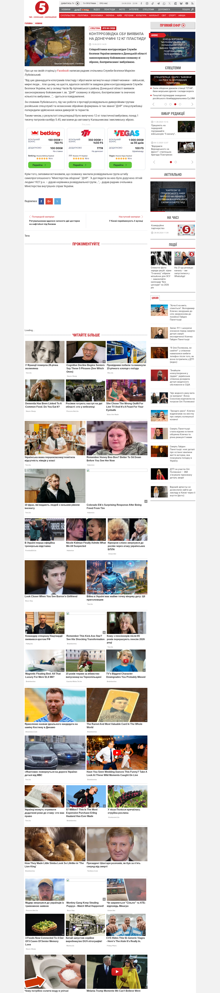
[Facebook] (141, 3)
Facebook (63, 70)
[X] (170, 3)
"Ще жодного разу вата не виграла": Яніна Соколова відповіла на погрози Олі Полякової (182, 397)
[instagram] (147, 3)
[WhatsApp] (164, 3)
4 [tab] (180, 104)
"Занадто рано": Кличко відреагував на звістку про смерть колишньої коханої (182, 415)
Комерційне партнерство (157, 227)
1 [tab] (166, 104)
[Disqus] (86, 290)
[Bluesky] (181, 3)
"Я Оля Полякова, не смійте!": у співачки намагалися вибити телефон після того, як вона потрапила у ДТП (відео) (182, 354)
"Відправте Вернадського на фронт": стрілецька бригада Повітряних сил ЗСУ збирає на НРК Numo (161, 153)
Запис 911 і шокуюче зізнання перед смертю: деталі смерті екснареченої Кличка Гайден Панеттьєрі (182, 334)
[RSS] (192, 3)
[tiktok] (152, 3)
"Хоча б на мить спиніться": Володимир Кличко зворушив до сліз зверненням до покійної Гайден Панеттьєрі (182, 312)
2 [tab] (170, 104)
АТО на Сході (109, 28)
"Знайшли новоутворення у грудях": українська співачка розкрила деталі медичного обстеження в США (180, 377)
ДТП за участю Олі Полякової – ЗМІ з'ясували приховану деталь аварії (181, 473)
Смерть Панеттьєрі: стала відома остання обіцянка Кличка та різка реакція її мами (181, 433)
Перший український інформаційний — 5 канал (42, 10)
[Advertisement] (86, 147)
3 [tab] (175, 104)
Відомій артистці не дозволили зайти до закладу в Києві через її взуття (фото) (182, 491)
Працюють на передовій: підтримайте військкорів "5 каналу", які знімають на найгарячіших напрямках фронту (163, 134)
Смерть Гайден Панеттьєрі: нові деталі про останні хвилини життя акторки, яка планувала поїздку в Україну (182, 453)
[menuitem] (65, 9)
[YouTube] (187, 3)
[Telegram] (158, 3)
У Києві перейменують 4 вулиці (126, 221)
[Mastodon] (175, 3)
